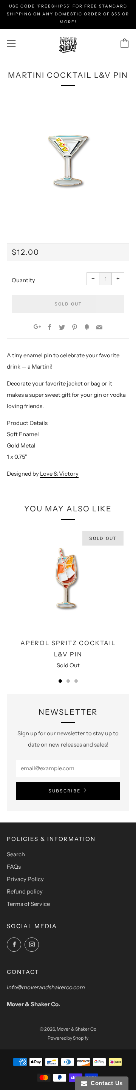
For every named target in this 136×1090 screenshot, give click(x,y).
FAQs (14, 866)
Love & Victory (59, 473)
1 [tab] (60, 681)
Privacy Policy (25, 879)
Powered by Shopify (68, 1038)
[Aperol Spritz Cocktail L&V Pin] (68, 580)
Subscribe (64, 791)
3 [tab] (76, 681)
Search (16, 854)
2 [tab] (68, 681)
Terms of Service (28, 903)
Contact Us (105, 1083)
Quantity (23, 280)
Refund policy (25, 891)
